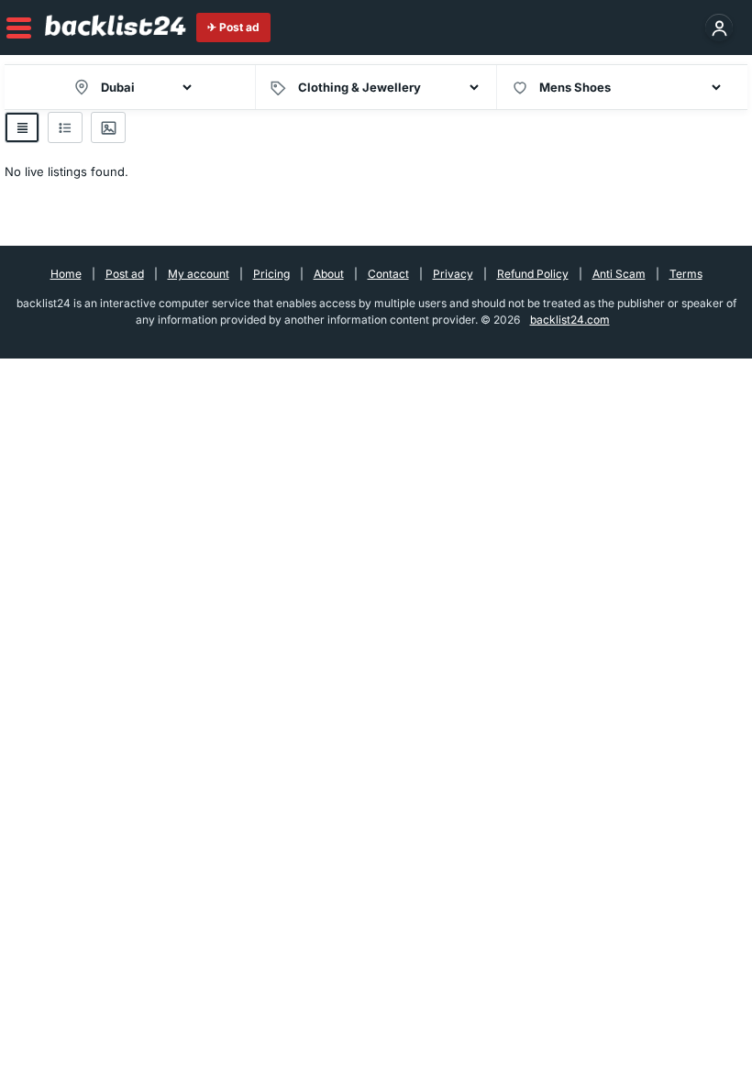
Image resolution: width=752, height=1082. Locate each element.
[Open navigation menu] (19, 28)
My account (198, 274)
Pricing (271, 274)
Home (66, 274)
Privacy (453, 274)
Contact (388, 274)
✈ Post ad (233, 27)
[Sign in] (719, 27)
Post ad (124, 274)
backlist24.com (570, 319)
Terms (685, 274)
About (329, 274)
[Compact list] (22, 127)
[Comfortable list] (65, 127)
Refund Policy (533, 274)
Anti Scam (619, 274)
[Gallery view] (108, 127)
